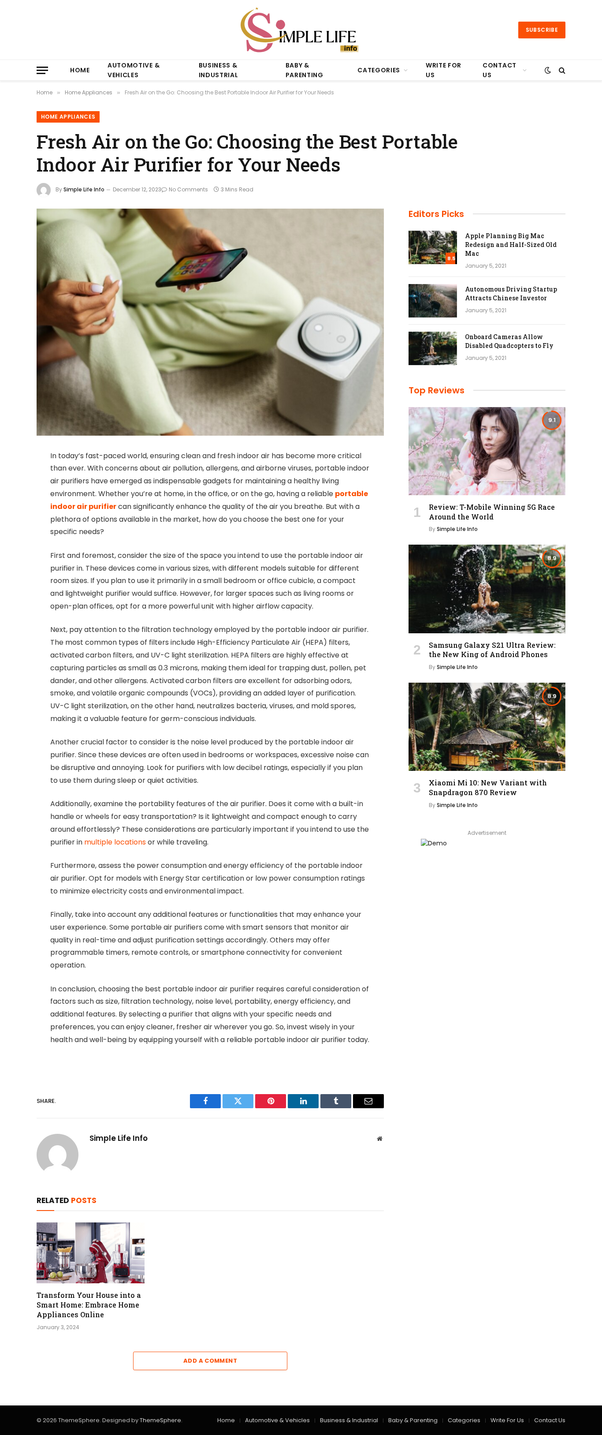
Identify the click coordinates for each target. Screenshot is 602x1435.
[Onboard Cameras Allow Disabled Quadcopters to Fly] (433, 348)
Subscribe (542, 30)
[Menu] (42, 70)
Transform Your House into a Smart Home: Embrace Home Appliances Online (89, 1304)
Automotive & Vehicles (134, 70)
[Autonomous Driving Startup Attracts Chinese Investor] (433, 301)
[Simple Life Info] (301, 29)
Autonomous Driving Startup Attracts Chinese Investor (511, 293)
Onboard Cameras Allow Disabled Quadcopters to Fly (509, 341)
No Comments (188, 189)
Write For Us (443, 70)
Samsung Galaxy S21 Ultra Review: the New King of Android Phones (492, 649)
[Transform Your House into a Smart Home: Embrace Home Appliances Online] (91, 1252)
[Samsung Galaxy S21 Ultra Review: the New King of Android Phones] (487, 589)
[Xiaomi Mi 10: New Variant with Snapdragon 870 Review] (487, 727)
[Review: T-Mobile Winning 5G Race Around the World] (487, 451)
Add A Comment (210, 1361)
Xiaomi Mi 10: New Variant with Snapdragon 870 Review (488, 787)
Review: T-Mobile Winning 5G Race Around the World (492, 511)
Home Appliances (68, 116)
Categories (378, 70)
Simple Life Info (83, 189)
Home (80, 70)
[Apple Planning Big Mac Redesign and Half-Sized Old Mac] (433, 247)
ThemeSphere (160, 1420)
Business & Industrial (218, 70)
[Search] (561, 70)
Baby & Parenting (304, 70)
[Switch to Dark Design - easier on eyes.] (548, 70)
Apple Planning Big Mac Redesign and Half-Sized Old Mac (511, 245)
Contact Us (500, 70)
